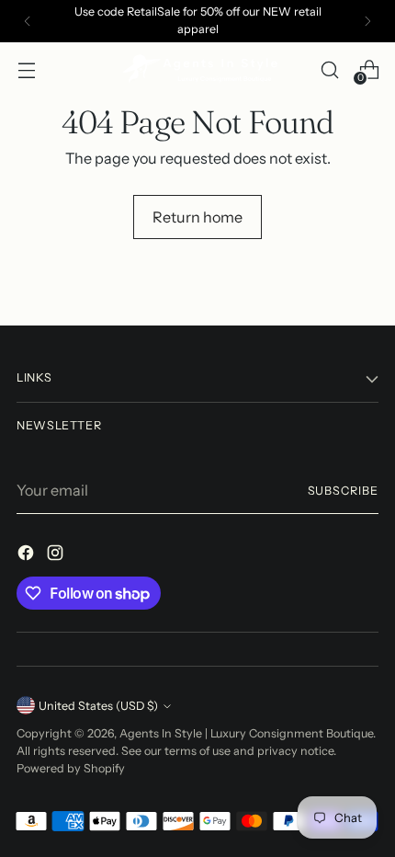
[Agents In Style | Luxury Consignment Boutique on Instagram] (57, 555)
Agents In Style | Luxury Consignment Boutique (246, 733)
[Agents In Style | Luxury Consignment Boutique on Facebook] (28, 555)
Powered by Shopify (71, 768)
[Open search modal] (329, 69)
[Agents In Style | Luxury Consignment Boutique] (197, 69)
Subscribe (343, 490)
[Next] (367, 21)
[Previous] (27, 21)
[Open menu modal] (26, 69)
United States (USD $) (98, 706)
